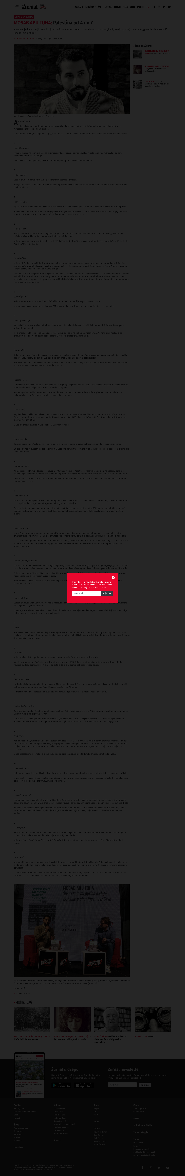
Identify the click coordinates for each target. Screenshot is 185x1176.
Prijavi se (107, 593)
